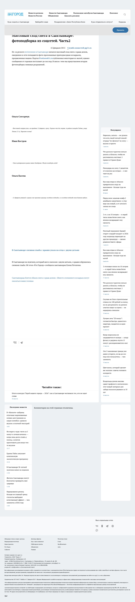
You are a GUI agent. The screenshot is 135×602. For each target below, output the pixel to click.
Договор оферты (36, 539)
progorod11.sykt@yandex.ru (13, 567)
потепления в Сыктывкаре (37, 52)
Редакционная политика (12, 541)
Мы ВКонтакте (62, 544)
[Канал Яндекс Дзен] (112, 526)
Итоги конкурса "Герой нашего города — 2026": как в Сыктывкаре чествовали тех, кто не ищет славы (49, 396)
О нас (59, 541)
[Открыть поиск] (125, 14)
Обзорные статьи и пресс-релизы (14, 539)
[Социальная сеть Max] (96, 530)
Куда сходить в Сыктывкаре (18, 22)
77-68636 (21, 579)
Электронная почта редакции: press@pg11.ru (46, 563)
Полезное (114, 13)
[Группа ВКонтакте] (96, 526)
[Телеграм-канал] (107, 526)
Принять (120, 30)
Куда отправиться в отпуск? (102, 22)
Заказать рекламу (72, 16)
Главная (33, 549)
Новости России (35, 16)
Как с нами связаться (37, 541)
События (7, 549)
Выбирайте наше (41, 22)
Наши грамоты (9, 544)
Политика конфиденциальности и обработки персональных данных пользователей (91, 584)
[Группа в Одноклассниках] (102, 526)
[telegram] (22, 342)
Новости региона (35, 13)
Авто (59, 547)
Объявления (53, 16)
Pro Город (7, 547)
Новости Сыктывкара (58, 13)
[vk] (15, 342)
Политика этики (62, 539)
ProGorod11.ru (46, 58)
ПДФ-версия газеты (37, 544)
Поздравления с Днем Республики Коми (69, 22)
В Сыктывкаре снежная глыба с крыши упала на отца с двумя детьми (45, 250)
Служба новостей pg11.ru (79, 48)
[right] (128, 22)
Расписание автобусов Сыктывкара (88, 13)
